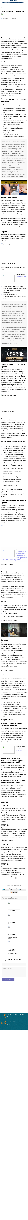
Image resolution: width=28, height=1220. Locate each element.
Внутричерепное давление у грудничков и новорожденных (13, 952)
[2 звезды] (8, 885)
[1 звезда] (7, 885)
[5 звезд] (12, 885)
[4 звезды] (11, 885)
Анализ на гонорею (12, 911)
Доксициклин (11, 923)
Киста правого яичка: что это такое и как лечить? (13, 937)
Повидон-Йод (21, 277)
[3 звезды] (10, 885)
